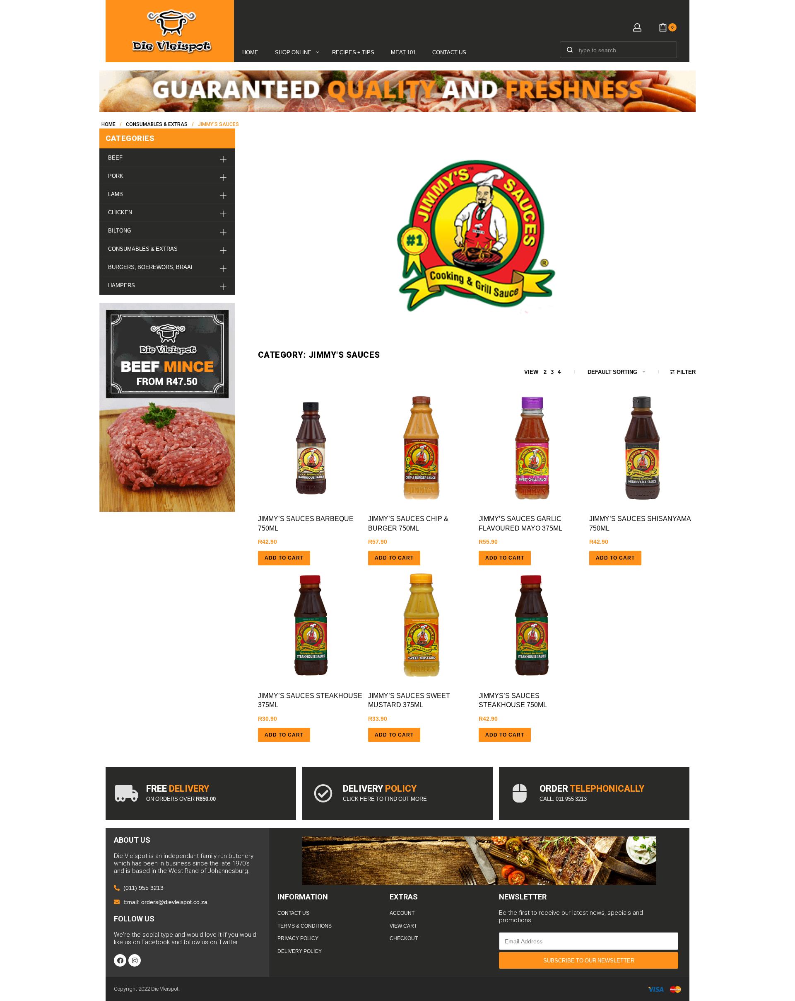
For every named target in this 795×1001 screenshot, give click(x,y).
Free (177, 788)
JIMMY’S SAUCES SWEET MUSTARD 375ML (409, 700)
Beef (115, 157)
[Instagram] (134, 960)
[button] (284, 558)
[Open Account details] (637, 27)
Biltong (119, 230)
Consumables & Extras (157, 124)
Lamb (115, 194)
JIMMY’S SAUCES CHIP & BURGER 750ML (408, 523)
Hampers (121, 285)
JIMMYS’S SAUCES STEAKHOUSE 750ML (513, 700)
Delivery (380, 788)
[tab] (167, 158)
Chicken (120, 212)
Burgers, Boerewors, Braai (150, 267)
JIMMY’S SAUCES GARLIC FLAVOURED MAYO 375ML (520, 523)
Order (592, 788)
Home (108, 124)
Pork (115, 176)
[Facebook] (120, 960)
